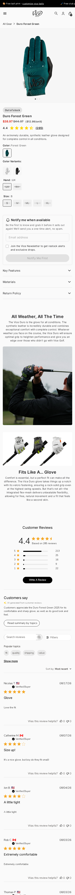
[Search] (56, 13)
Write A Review (37, 580)
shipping (29, 653)
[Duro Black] (17, 171)
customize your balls (24, 3)
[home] (37, 13)
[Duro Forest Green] (7, 153)
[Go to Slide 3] (39, 99)
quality (16, 653)
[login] (63, 13)
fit (6, 653)
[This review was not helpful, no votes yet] (67, 721)
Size (6, 196)
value (42, 653)
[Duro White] (7, 171)
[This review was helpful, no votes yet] (61, 721)
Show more (11, 661)
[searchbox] (20, 637)
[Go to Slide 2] (37, 99)
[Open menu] (5, 13)
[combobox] (58, 669)
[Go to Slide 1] (35, 99)
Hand (6, 179)
